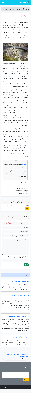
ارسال (26, 265)
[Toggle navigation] (3, 2)
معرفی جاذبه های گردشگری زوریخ (21, 337)
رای (27, 208)
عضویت (26, 380)
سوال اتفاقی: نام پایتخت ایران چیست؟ (18, 257)
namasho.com (22, 171)
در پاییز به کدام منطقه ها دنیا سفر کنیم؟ (20, 295)
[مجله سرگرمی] (24, 2)
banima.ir (23, 164)
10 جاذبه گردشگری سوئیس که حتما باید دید (19, 316)
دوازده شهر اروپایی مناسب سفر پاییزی (20, 281)
